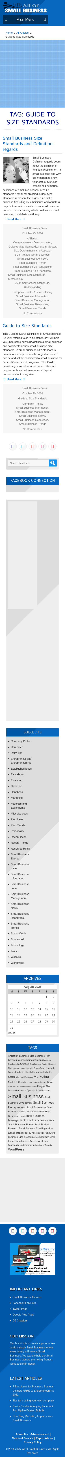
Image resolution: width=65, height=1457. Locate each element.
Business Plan (42, 1056)
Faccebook (17, 774)
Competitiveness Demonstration (32, 242)
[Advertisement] (32, 74)
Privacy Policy (33, 1442)
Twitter (15, 951)
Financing (16, 780)
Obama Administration (26, 1086)
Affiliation (32, 238)
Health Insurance (34, 1072)
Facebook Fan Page (24, 1302)
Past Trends (18, 825)
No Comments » (32, 313)
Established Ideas (21, 768)
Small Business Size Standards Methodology (26, 276)
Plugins (41, 1086)
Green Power (40, 1068)
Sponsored (17, 939)
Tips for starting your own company (33, 1400)
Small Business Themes (27, 1297)
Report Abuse (44, 1438)
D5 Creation (20, 1320)
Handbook (17, 791)
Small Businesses (36, 1107)
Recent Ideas (19, 836)
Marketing (17, 797)
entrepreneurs (19, 1068)
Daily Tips (16, 752)
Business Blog (26, 1056)
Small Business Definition (32, 258)
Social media (22, 1141)
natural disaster (40, 1082)
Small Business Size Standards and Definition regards (28, 144)
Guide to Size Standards (22, 246)
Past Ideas (17, 819)
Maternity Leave (25, 1082)
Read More (14, 219)
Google (29, 1068)
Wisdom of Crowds (43, 1145)
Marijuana (28, 1077)
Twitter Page (20, 1308)
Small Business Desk (34, 228)
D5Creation (23, 1064)
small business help (35, 1112)
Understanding (32, 287)
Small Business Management (32, 300)
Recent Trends (19, 842)
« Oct (11, 1032)
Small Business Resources (32, 304)
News (50, 1082)
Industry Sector (47, 246)
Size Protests (23, 254)
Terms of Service (22, 1438)
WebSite (16, 956)
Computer (17, 747)
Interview (20, 1077)
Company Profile (22, 292)
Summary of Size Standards (32, 282)
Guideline (16, 786)
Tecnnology (17, 945)
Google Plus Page (23, 1314)
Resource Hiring (42, 292)
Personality (17, 830)
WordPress (17, 962)
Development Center (39, 1064)
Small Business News (32, 415)
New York (12, 1086)
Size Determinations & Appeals (32, 250)
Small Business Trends (32, 308)
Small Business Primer (32, 262)
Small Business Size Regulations (32, 266)
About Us (22, 1434)
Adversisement (39, 1434)
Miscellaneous (19, 813)
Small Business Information (32, 296)
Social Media (18, 933)
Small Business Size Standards (32, 270)
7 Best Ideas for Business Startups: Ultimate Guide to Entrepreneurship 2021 (33, 1390)
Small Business (40, 254)
